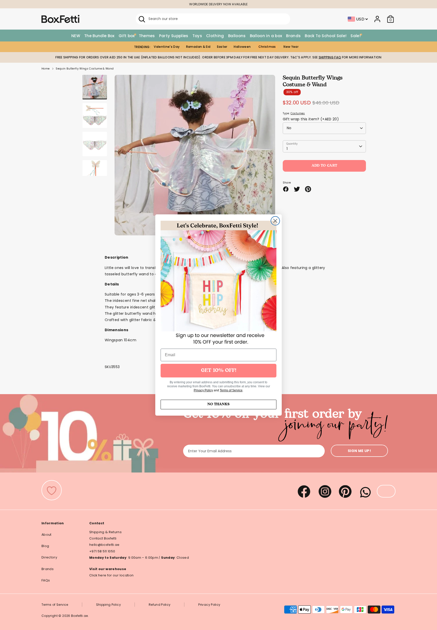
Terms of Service (231, 390)
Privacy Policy (203, 390)
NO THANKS (218, 404)
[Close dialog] (275, 220)
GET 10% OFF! (218, 370)
